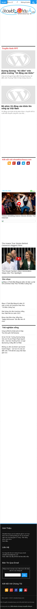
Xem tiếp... (5, 541)
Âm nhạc (6, 279)
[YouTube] (28, 163)
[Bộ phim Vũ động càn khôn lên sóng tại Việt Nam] (18, 95)
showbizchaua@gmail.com (10, 554)
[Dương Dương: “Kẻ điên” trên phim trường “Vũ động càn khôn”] (18, 59)
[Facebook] (18, 163)
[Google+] (14, 163)
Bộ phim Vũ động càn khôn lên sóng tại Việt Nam (16, 107)
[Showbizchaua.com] (18, 10)
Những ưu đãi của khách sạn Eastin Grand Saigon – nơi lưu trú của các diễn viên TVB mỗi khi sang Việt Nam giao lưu (14, 350)
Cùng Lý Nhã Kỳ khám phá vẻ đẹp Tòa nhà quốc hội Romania (12, 332)
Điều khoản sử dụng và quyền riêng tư (21, 606)
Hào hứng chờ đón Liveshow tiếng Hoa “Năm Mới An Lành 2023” (13, 312)
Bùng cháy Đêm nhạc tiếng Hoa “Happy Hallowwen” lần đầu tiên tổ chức (13, 319)
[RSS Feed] (9, 163)
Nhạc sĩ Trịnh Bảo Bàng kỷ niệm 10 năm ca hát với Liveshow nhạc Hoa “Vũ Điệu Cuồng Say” (13, 305)
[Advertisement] (18, 31)
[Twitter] (23, 163)
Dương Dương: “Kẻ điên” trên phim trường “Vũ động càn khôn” (17, 72)
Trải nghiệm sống (10, 327)
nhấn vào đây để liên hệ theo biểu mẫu (17, 556)
